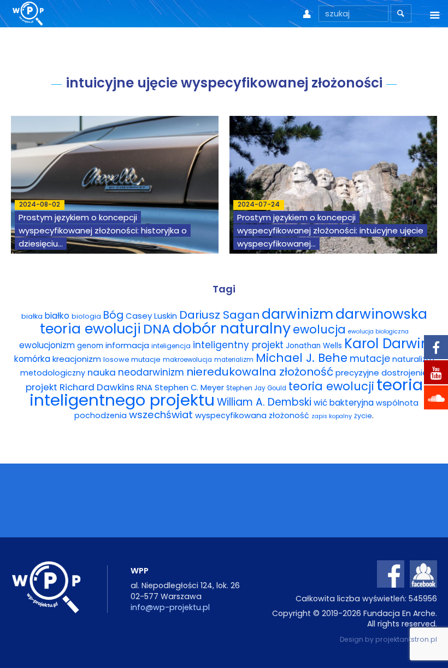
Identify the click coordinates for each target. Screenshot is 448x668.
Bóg (113, 315)
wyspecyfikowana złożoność (252, 415)
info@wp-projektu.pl (170, 607)
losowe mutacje (132, 359)
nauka (101, 372)
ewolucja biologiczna (378, 331)
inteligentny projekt (238, 344)
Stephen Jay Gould (256, 388)
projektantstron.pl (406, 639)
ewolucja (319, 329)
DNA (156, 329)
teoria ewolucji (331, 386)
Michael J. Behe (301, 358)
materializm (234, 359)
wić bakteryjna (344, 402)
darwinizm (297, 314)
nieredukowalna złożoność (259, 371)
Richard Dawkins (97, 387)
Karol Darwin (386, 343)
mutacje (370, 358)
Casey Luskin (151, 315)
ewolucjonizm (47, 345)
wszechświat (161, 414)
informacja (127, 345)
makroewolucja (187, 359)
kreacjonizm (76, 359)
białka (32, 316)
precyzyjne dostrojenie (381, 372)
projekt (41, 387)
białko (57, 315)
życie (363, 415)
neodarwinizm (151, 372)
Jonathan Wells (314, 346)
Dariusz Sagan (219, 315)
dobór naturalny (232, 328)
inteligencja (171, 345)
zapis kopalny (331, 416)
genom (90, 346)
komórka (32, 359)
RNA (144, 387)
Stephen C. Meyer (189, 387)
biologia (86, 316)
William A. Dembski (264, 402)
